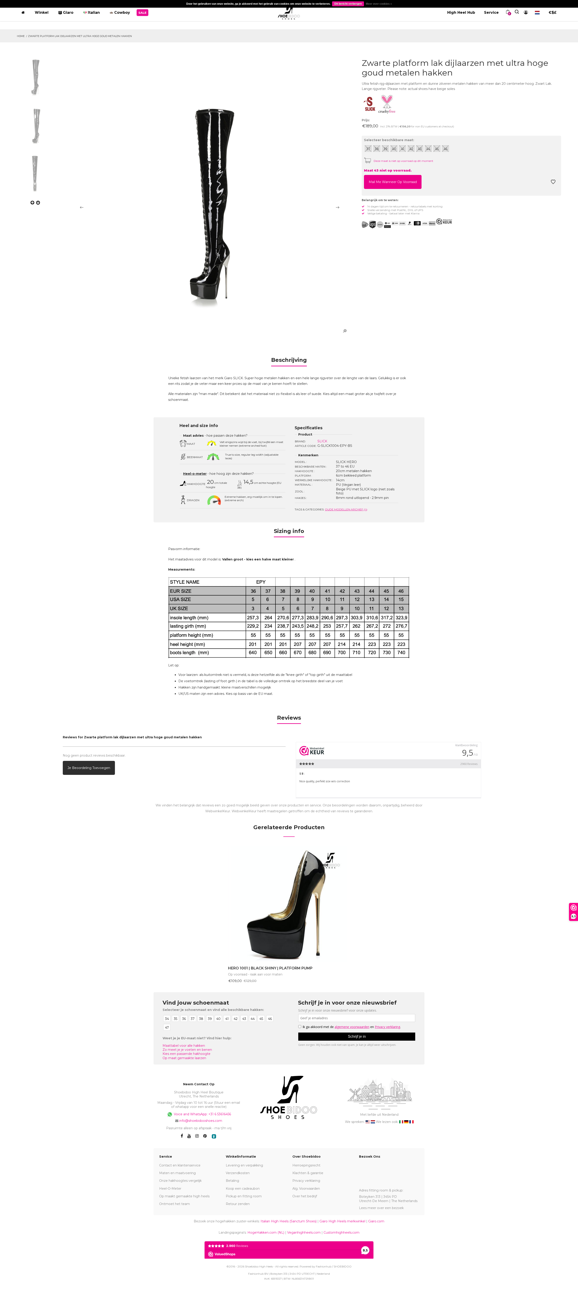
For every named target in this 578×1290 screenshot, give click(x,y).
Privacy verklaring (306, 1181)
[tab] (289, 361)
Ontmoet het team (174, 1204)
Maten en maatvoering (177, 1173)
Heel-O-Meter (170, 1189)
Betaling (232, 1181)
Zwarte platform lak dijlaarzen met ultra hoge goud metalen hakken (80, 36)
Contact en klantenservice (179, 1165)
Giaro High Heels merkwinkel (342, 1221)
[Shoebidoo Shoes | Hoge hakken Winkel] (289, 11)
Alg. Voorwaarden (306, 1189)
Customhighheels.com (341, 1232)
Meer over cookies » (379, 3)
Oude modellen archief (346, 509)
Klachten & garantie (307, 1173)
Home (21, 36)
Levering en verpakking (244, 1165)
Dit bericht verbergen (348, 3)
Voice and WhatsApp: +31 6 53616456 (202, 1114)
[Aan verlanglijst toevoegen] (553, 183)
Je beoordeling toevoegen (89, 768)
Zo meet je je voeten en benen (187, 1050)
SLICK (322, 441)
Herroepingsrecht (306, 1165)
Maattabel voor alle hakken (184, 1046)
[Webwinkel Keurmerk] (444, 221)
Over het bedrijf (304, 1196)
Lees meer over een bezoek (381, 1208)
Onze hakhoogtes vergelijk (180, 1181)
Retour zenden (238, 1204)
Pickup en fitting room (244, 1196)
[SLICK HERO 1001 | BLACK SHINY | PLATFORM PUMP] (289, 904)
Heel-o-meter (195, 474)
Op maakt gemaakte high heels (184, 1196)
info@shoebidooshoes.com (200, 1121)
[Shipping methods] (376, 224)
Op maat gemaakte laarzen (184, 1058)
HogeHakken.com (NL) (265, 1232)
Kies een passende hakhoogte (186, 1054)
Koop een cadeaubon (243, 1189)
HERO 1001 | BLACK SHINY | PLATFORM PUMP (270, 968)
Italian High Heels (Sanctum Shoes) (289, 1221)
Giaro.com (376, 1221)
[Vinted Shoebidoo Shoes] (214, 1136)
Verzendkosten (238, 1173)
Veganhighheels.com (304, 1232)
